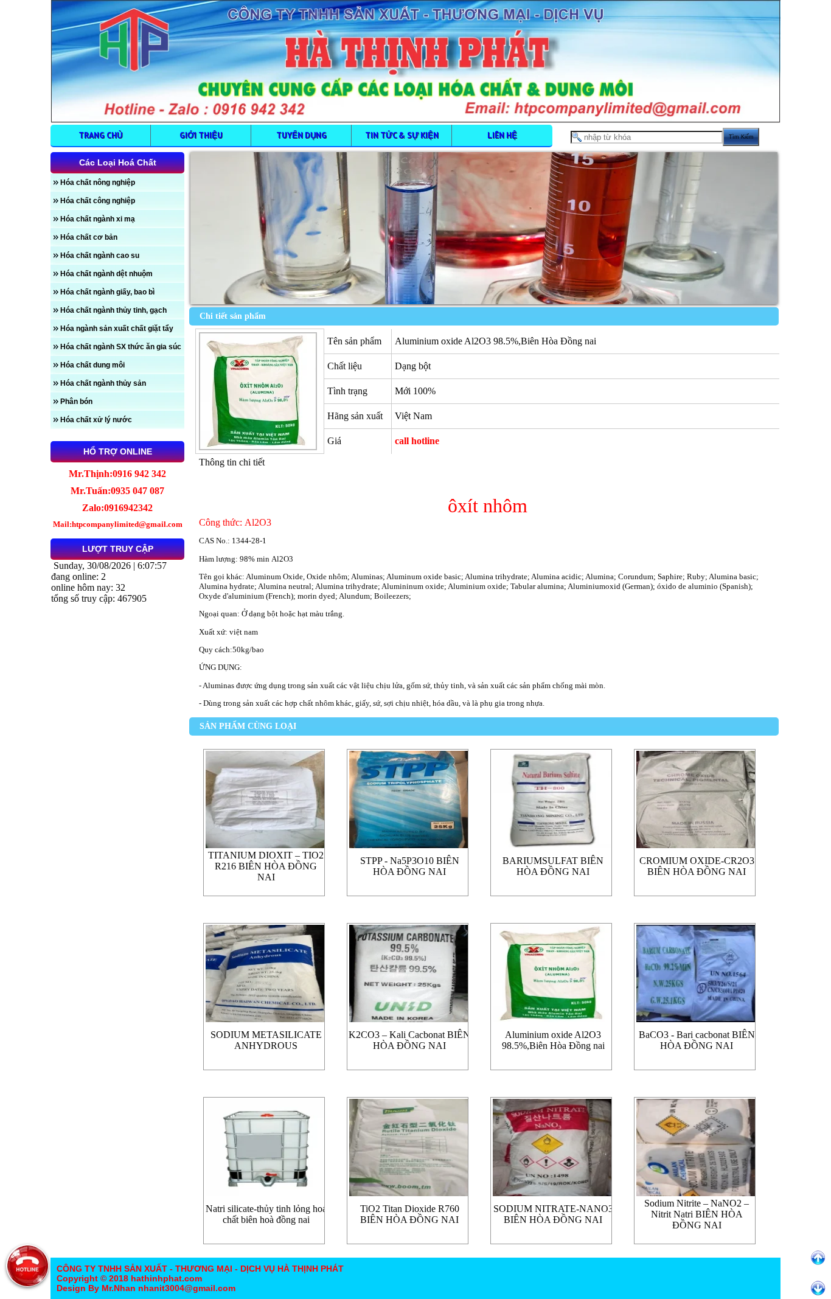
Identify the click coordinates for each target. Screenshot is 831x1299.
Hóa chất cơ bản (88, 237)
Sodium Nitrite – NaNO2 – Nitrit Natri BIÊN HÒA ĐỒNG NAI (696, 1214)
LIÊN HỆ (502, 135)
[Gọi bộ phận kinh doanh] (27, 1265)
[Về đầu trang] (818, 1258)
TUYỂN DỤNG (301, 135)
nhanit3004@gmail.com (185, 1288)
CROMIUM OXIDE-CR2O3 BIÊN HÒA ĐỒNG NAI (696, 866)
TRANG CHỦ (100, 135)
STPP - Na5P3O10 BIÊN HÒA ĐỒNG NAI (409, 866)
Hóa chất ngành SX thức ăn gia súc (120, 347)
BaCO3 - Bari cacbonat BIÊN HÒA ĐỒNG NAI (697, 1040)
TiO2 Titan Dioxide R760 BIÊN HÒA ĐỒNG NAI (409, 1214)
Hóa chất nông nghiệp (97, 182)
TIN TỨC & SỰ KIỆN (402, 135)
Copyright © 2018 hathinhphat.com (129, 1278)
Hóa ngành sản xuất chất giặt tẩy (116, 328)
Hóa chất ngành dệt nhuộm (106, 274)
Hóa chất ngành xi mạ (97, 219)
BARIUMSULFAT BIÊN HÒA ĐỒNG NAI (552, 866)
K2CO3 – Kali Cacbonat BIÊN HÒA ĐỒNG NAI (409, 1040)
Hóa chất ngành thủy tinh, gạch (113, 310)
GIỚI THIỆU (201, 135)
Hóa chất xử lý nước (96, 420)
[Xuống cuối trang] (818, 1288)
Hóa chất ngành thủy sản (103, 383)
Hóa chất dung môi (92, 365)
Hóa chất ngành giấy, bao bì (107, 292)
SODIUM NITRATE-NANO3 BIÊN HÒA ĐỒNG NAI (553, 1214)
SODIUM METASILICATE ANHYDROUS (266, 1040)
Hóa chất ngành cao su (99, 255)
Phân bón (76, 401)
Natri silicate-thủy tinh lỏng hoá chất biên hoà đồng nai (266, 1214)
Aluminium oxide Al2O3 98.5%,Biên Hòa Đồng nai (553, 1040)
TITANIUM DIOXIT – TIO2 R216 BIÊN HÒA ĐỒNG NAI (266, 866)
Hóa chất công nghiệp (97, 201)
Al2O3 (282, 558)
